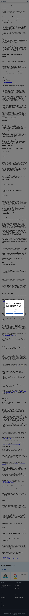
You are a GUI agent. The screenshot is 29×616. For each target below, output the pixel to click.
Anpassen (14, 311)
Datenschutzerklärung (13, 305)
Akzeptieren (15, 313)
